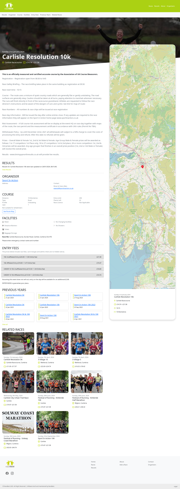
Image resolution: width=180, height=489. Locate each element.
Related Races (57, 15)
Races (151, 6)
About (163, 6)
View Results (6, 170)
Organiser (12, 15)
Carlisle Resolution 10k (50, 295)
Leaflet (157, 288)
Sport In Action (10, 180)
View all (5, 324)
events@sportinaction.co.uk (63, 188)
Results (156, 6)
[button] (142, 167)
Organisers (171, 6)
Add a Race (123, 465)
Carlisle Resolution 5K (15, 295)
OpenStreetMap (165, 288)
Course (19, 15)
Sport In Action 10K (82, 295)
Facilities (27, 15)
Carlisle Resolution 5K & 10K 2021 (86, 315)
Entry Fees (35, 15)
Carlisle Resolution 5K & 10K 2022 (18, 315)
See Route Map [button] (8, 211)
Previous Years (45, 15)
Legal (175, 486)
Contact (151, 462)
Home (93, 462)
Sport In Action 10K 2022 (84, 304)
